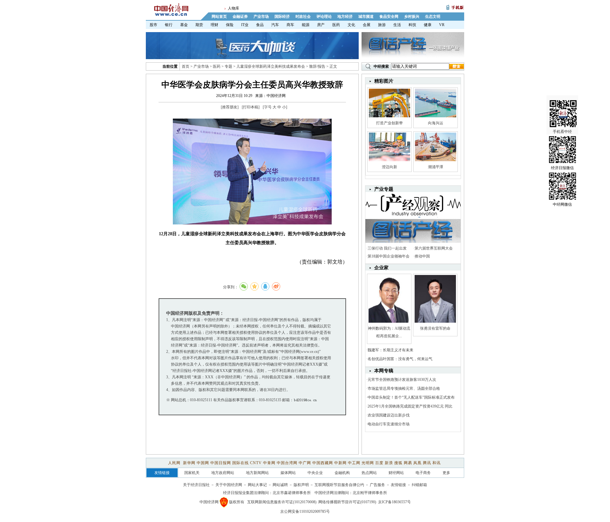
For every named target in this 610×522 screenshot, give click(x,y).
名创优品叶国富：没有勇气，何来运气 (400, 359)
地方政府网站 (222, 472)
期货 (199, 25)
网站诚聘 (280, 485)
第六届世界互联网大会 (434, 248)
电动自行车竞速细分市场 (389, 424)
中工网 (354, 463)
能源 (305, 25)
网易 (408, 463)
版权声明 (301, 485)
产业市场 (261, 16)
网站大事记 (257, 485)
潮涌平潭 (435, 167)
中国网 (203, 463)
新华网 (189, 463)
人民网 (175, 463)
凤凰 (417, 463)
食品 (260, 25)
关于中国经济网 (228, 485)
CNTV (256, 463)
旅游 (382, 25)
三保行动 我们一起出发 (387, 248)
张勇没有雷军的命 (435, 328)
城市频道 (366, 16)
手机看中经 (562, 131)
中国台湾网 (287, 463)
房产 (321, 25)
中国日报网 (220, 463)
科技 (412, 25)
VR (441, 25)
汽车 (275, 25)
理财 (214, 25)
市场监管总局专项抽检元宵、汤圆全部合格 (404, 388)
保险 (230, 25)
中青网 (269, 463)
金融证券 (240, 16)
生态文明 (432, 16)
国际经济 (282, 16)
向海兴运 (435, 123)
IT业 (244, 25)
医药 (336, 25)
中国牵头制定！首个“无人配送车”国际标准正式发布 (411, 397)
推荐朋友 (229, 107)
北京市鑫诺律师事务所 (292, 493)
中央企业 (315, 472)
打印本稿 (250, 107)
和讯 (436, 463)
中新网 (340, 463)
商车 (290, 25)
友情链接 (398, 485)
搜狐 (398, 463)
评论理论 (324, 16)
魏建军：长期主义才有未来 (390, 350)
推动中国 (422, 256)
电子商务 (423, 472)
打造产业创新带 (389, 123)
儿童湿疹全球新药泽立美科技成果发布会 (270, 66)
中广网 (305, 463)
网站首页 (219, 16)
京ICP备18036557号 (394, 502)
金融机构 (342, 472)
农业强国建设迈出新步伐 (389, 415)
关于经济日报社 (196, 485)
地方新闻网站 (257, 472)
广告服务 (377, 485)
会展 (366, 25)
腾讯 (427, 463)
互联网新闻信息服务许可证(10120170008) (281, 502)
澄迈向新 (389, 167)
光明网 (368, 463)
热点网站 (369, 472)
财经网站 (396, 472)
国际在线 (240, 463)
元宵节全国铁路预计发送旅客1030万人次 (402, 379)
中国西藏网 (322, 463)
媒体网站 (288, 472)
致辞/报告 (317, 66)
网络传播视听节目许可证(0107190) (347, 502)
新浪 (389, 463)
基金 (184, 25)
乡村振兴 (411, 16)
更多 (446, 472)
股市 (153, 25)
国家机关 (192, 472)
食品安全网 (388, 16)
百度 (379, 463)
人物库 (233, 8)
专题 (228, 66)
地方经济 (345, 16)
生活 (397, 25)
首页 (185, 66)
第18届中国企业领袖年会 (389, 256)
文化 (351, 25)
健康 (427, 25)
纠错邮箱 (419, 485)
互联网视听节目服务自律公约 (339, 485)
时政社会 (303, 16)
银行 (169, 25)
